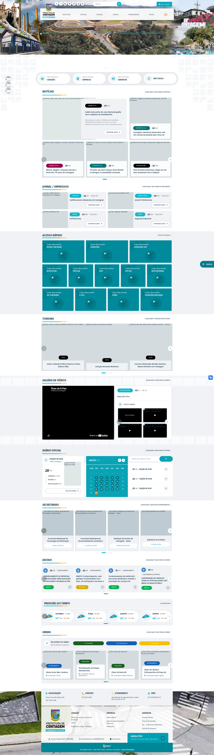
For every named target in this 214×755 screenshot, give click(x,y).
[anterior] (119, 470)
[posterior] (123, 470)
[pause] (110, 36)
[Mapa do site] (78, 4)
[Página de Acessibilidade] (83, 4)
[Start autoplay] (105, 36)
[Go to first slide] (170, 51)
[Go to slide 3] (108, 68)
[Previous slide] (43, 51)
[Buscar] (119, 4)
